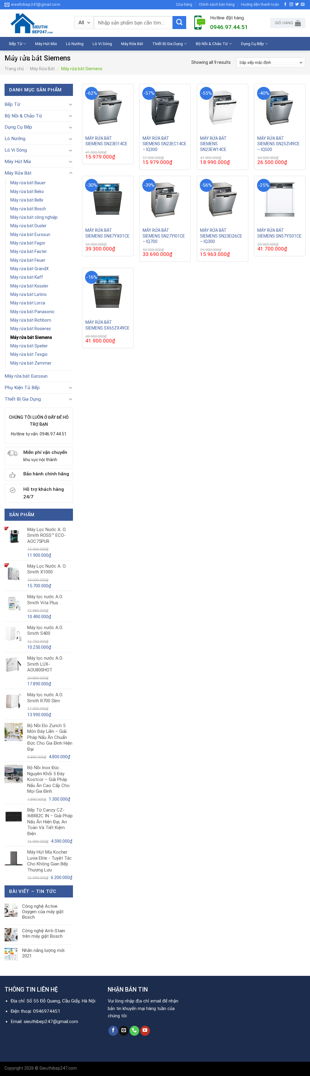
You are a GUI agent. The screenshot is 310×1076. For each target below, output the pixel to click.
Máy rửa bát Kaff (26, 277)
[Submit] (179, 22)
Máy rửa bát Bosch (28, 208)
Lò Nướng (75, 43)
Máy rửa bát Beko (27, 191)
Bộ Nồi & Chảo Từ (212, 43)
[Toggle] (70, 104)
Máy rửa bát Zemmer (30, 363)
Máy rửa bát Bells (26, 200)
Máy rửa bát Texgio (29, 354)
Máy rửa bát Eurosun (30, 234)
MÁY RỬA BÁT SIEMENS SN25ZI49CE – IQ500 (278, 144)
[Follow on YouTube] (145, 1031)
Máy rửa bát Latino (28, 294)
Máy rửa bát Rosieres (30, 328)
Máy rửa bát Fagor (27, 243)
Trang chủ (14, 68)
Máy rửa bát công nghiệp (34, 217)
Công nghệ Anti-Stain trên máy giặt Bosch (43, 933)
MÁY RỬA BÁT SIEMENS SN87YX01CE (107, 233)
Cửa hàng (184, 4)
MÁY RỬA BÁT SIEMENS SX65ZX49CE (107, 325)
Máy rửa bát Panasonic (32, 311)
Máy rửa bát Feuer (27, 260)
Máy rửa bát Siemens (31, 337)
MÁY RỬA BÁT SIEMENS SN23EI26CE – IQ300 (221, 236)
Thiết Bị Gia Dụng (167, 43)
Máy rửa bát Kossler (29, 286)
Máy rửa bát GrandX (29, 268)
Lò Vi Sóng (102, 43)
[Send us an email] (303, 4)
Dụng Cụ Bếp (252, 43)
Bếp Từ (15, 43)
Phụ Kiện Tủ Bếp (23, 57)
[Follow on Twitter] (297, 4)
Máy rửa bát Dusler (28, 225)
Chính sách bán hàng (217, 4)
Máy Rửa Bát (132, 43)
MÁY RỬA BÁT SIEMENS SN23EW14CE (213, 144)
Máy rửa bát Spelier (29, 345)
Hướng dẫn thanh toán (260, 4)
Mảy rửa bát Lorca (27, 302)
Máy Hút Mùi (46, 43)
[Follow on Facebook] (285, 4)
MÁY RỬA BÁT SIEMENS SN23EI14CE (106, 141)
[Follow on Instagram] (291, 4)
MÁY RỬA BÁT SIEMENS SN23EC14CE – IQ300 (164, 144)
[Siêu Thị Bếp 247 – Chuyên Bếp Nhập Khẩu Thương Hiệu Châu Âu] (35, 23)
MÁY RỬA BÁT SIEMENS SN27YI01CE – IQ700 (164, 236)
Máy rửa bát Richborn (30, 320)
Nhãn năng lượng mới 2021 (43, 953)
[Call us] (134, 1031)
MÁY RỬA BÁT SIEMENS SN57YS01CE (279, 233)
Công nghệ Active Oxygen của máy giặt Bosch (43, 912)
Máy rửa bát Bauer (28, 182)
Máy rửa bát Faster (28, 251)
